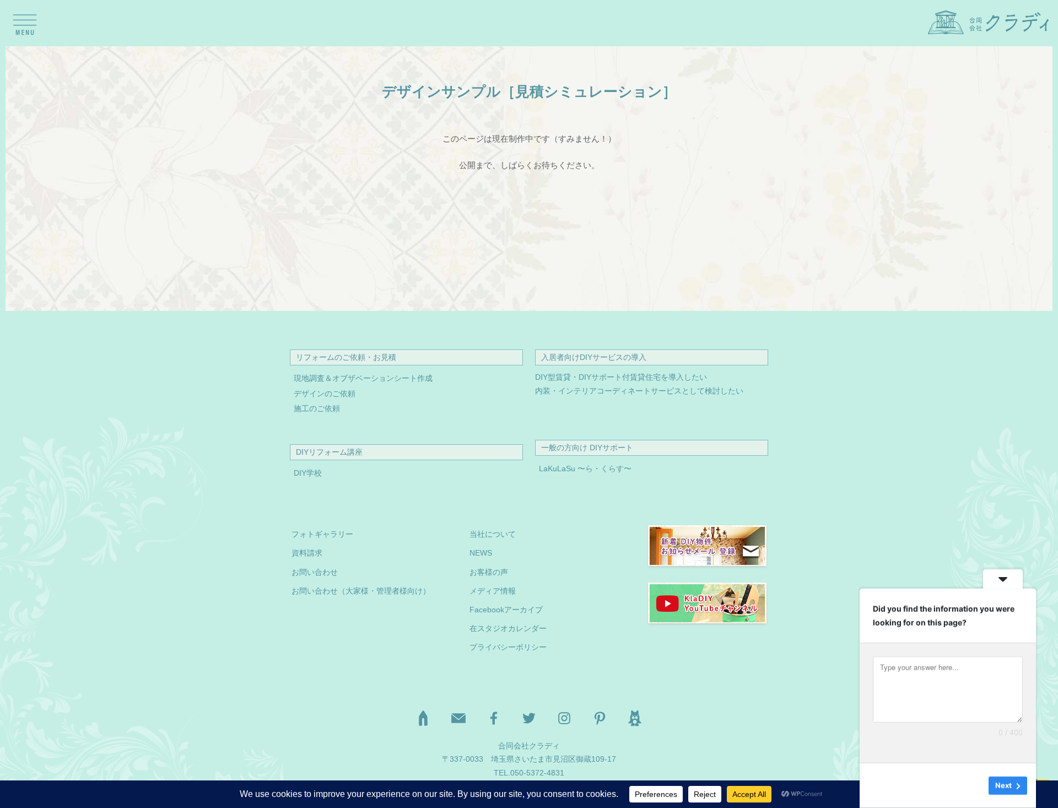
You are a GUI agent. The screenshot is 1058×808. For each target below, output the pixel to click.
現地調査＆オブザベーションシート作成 (363, 378)
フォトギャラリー (322, 534)
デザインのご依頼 (324, 394)
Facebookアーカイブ (506, 610)
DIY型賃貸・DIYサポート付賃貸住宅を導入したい (621, 377)
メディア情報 (492, 591)
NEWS (480, 553)
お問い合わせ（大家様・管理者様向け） (361, 591)
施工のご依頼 (317, 409)
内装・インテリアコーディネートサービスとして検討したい (639, 391)
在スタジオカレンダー (508, 628)
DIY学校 (308, 473)
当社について (492, 534)
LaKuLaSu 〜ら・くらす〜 (585, 469)
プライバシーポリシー (508, 647)
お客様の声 (488, 572)
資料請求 (307, 553)
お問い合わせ (315, 572)
